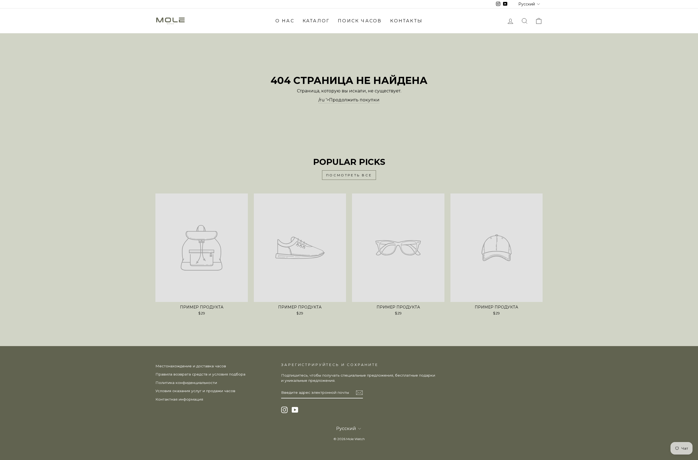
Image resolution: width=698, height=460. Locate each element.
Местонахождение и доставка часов (190, 366)
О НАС (284, 20)
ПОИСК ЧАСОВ (360, 20)
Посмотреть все (349, 175)
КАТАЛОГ (316, 20)
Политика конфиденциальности (186, 382)
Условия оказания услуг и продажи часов (195, 391)
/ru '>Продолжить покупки (349, 99)
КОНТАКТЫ (406, 20)
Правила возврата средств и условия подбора (200, 374)
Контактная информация (179, 399)
